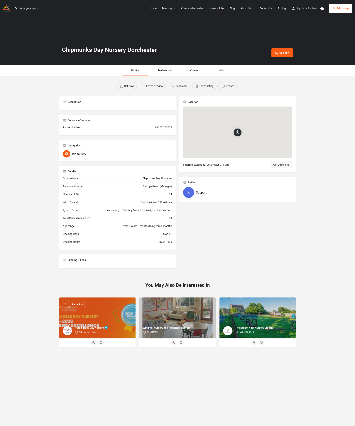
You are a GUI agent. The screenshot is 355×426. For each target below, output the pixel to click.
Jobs (221, 70)
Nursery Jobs (216, 8)
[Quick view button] (94, 343)
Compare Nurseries (192, 8)
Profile (135, 70)
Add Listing (343, 8)
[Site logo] (7, 7)
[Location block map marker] (237, 132)
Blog (232, 8)
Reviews (164, 70)
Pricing (282, 8)
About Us (245, 8)
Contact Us (266, 8)
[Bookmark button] (101, 343)
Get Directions (281, 164)
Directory (167, 8)
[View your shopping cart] (322, 8)
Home (153, 8)
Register (312, 8)
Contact (195, 70)
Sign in (300, 8)
